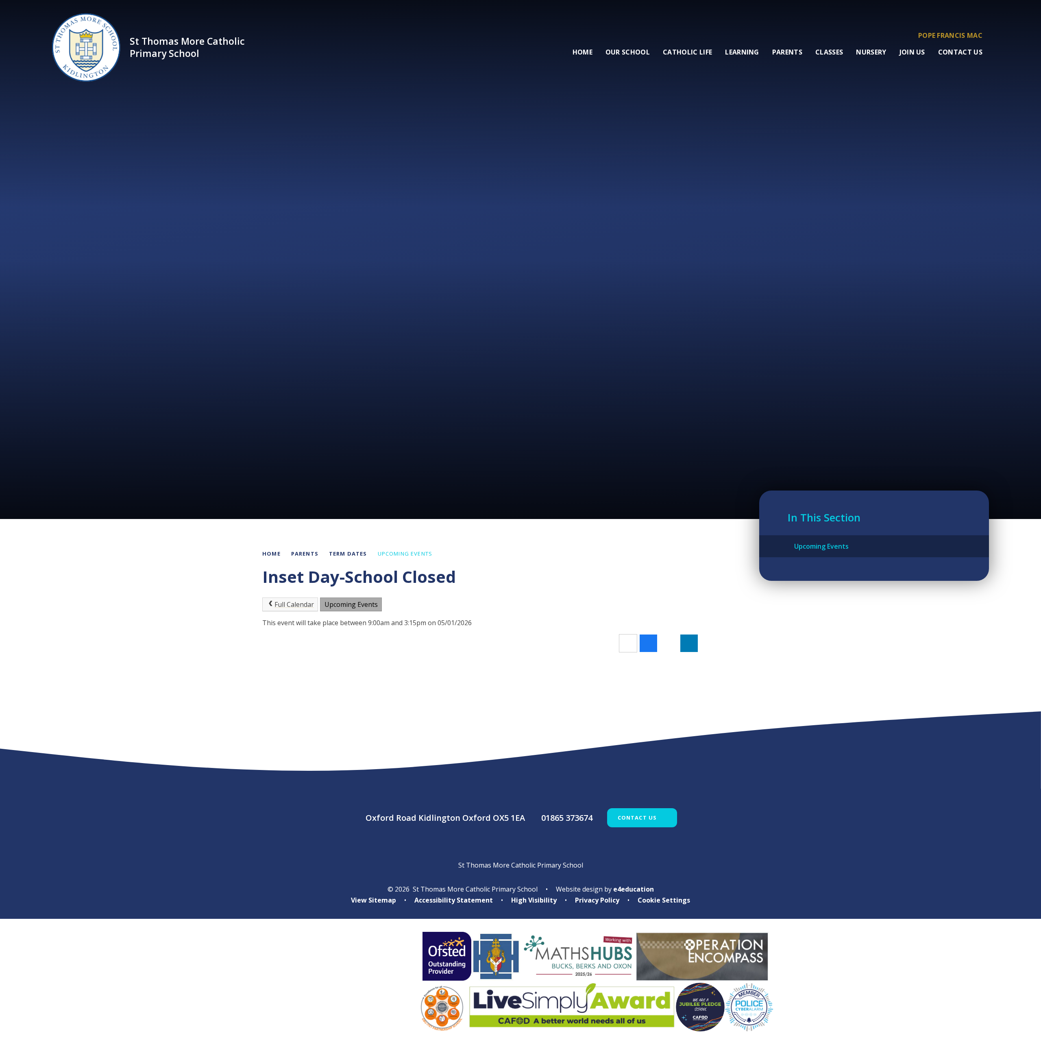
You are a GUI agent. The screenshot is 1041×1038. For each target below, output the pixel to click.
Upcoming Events (405, 553)
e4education (633, 889)
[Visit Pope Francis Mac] (330, 981)
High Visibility (534, 900)
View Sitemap (373, 900)
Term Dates (348, 553)
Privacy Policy (597, 900)
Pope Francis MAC (950, 35)
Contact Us (637, 817)
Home (271, 553)
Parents (304, 553)
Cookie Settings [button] (664, 900)
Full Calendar (294, 604)
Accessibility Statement (453, 900)
